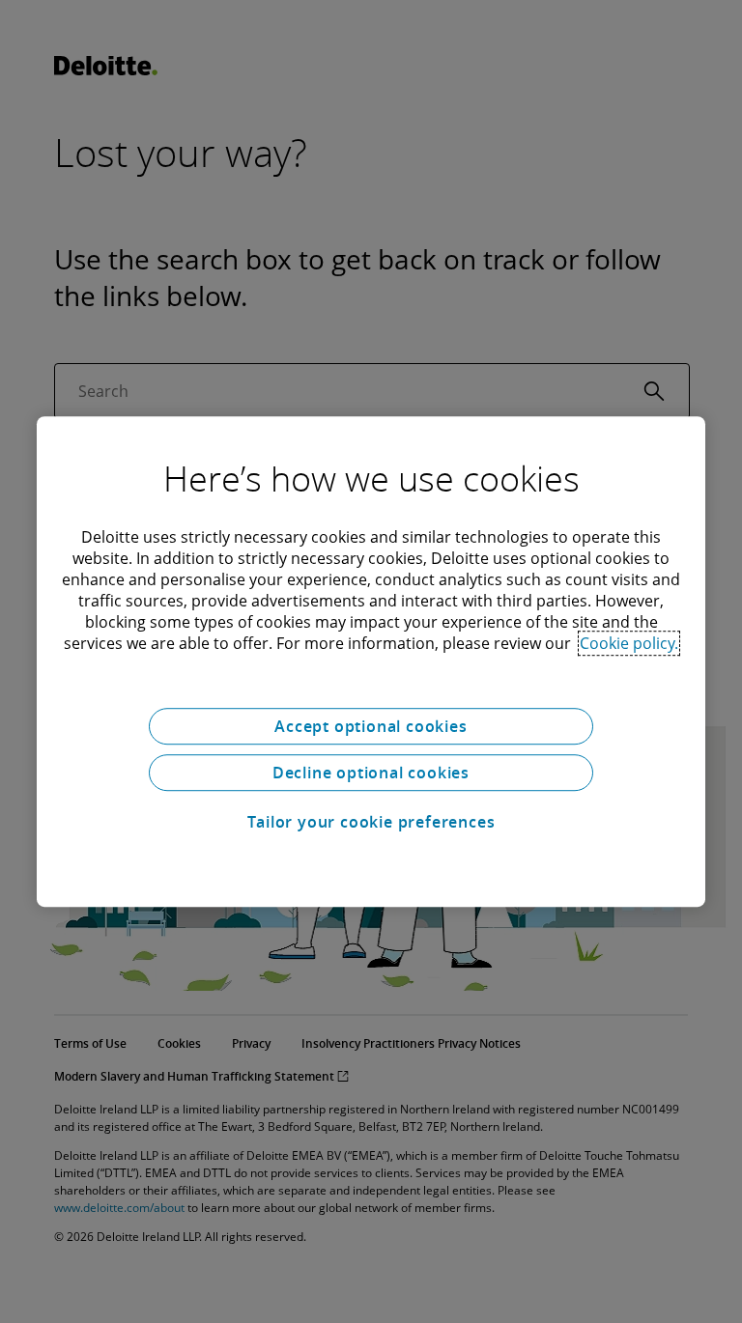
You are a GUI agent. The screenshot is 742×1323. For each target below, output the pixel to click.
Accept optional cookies (370, 726)
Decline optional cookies (371, 772)
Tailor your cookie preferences (371, 821)
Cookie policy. (629, 643)
